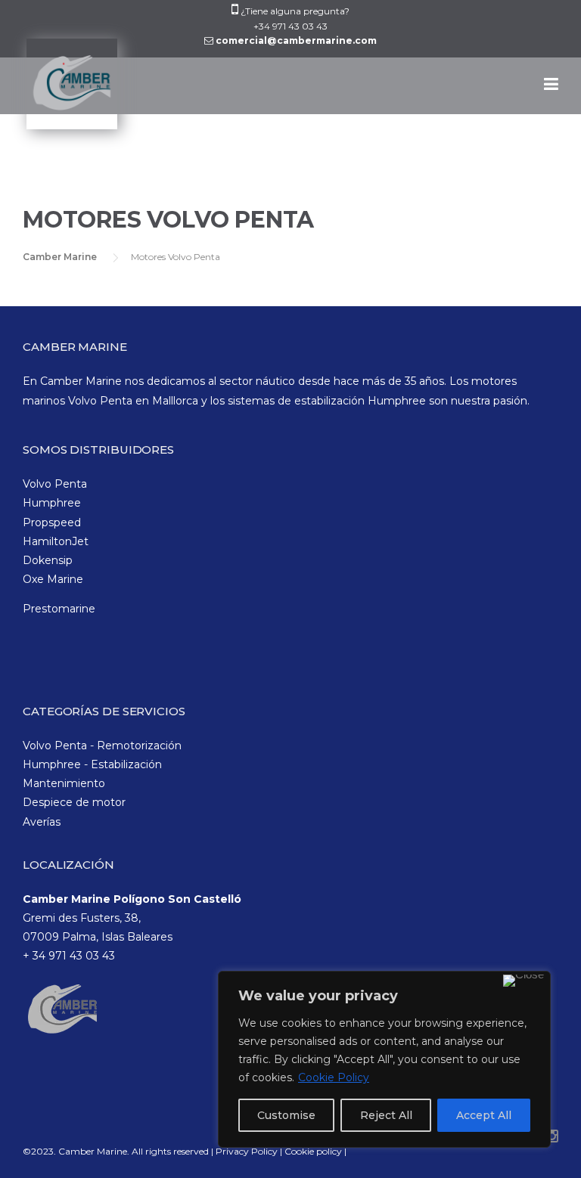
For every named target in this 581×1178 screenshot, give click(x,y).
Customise (286, 1115)
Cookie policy (313, 1151)
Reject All (386, 1115)
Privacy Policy (248, 1151)
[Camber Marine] (70, 92)
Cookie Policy (333, 1077)
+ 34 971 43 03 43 (69, 956)
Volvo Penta (55, 484)
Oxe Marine (53, 579)
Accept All (483, 1115)
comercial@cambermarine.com (296, 40)
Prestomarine (59, 608)
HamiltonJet (56, 541)
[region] (384, 1059)
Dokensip (48, 560)
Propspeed (52, 522)
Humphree (52, 503)
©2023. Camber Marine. (76, 1151)
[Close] (523, 981)
